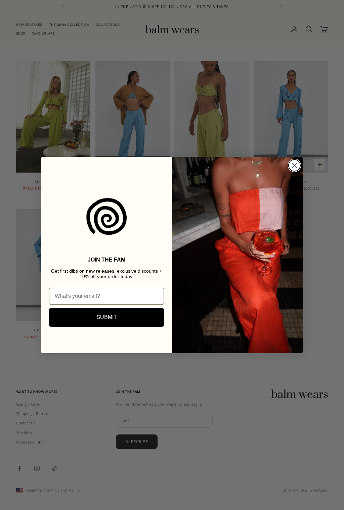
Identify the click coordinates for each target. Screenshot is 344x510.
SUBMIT (106, 317)
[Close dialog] (294, 165)
